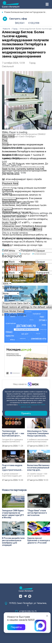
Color (5, 250)
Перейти (16, 627)
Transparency (28, 250)
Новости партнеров (14, 489)
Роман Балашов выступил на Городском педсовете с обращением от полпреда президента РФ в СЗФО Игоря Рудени (27, 12)
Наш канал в (20, 384)
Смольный (8, 66)
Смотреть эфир (18, 18)
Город (32, 63)
